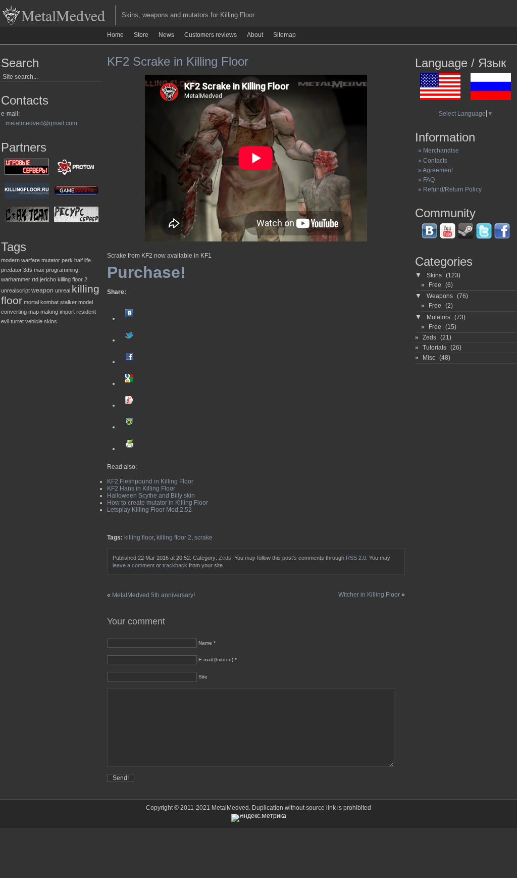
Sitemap (284, 34)
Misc (429, 357)
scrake (203, 537)
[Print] (129, 448)
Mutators (438, 317)
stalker (68, 302)
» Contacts (431, 160)
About (255, 34)
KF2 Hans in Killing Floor (141, 488)
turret (17, 321)
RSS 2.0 (356, 558)
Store (141, 34)
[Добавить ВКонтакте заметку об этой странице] (129, 318)
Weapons (440, 296)
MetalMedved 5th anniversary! (153, 595)
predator (11, 270)
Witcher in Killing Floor (369, 594)
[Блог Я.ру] (129, 405)
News (166, 34)
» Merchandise (437, 150)
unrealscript (15, 290)
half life (82, 260)
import (67, 312)
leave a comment (133, 565)
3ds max (33, 270)
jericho (48, 279)
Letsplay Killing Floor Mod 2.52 (149, 509)
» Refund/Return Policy (448, 189)
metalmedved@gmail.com (41, 123)
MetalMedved (63, 15)
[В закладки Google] (129, 383)
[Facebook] (129, 361)
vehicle (33, 321)
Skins (434, 275)
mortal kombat (41, 302)
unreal (62, 290)
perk (67, 260)
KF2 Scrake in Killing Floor (177, 61)
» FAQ (425, 179)
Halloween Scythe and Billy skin (151, 495)
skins (50, 321)
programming (62, 270)
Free (435, 284)
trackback (175, 565)
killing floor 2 (72, 279)
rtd (35, 279)
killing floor (138, 537)
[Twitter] (129, 340)
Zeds (225, 558)
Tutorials (434, 347)
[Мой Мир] (129, 426)
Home (115, 34)
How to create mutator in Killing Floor (157, 502)
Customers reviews (210, 34)
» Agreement (434, 170)
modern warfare (20, 260)
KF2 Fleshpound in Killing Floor (150, 481)
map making (43, 312)
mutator (50, 260)
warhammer (15, 279)
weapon (42, 290)
